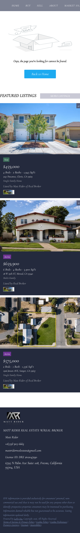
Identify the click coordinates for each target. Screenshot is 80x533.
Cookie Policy (42, 521)
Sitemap (24, 524)
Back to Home (40, 74)
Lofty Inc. (18, 518)
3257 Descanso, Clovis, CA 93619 (17, 176)
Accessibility (35, 524)
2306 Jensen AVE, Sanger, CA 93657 (19, 370)
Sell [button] (40, 5)
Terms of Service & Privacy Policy (18, 521)
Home (15, 5)
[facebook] (5, 484)
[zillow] (13, 484)
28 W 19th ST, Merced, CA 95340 (18, 273)
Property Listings (11, 524)
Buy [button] (28, 5)
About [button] (53, 5)
